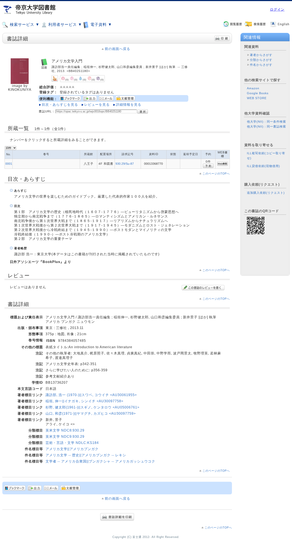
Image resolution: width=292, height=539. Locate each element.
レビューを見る (97, 104)
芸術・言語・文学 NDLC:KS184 (72, 443)
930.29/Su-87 (124, 163)
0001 (8, 163)
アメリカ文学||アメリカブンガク (72, 449)
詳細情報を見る (128, 104)
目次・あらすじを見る (60, 104)
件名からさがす (261, 64)
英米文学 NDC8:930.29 (65, 430)
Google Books (257, 93)
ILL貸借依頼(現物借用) (263, 166)
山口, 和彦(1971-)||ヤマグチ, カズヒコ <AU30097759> (91, 413)
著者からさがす (261, 55)
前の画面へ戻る (117, 49)
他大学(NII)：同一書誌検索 (266, 126)
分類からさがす (261, 60)
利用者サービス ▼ (64, 24)
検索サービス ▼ (24, 24)
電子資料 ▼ (100, 24)
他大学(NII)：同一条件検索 (266, 121)
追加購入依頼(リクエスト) (266, 192)
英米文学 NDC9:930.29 (65, 436)
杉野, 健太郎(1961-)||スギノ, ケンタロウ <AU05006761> (92, 407)
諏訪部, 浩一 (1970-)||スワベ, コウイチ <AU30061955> (91, 395)
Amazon (253, 88)
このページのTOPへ (216, 173)
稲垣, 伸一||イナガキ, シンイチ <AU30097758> (84, 401)
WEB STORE (257, 98)
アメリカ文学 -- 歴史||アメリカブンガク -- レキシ (86, 455)
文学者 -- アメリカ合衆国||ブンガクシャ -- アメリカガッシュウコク (100, 461)
